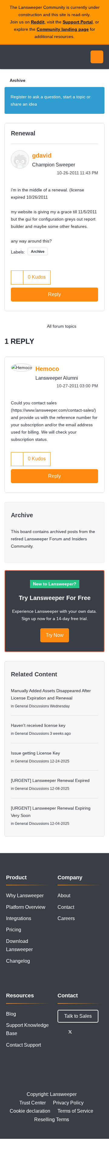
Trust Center (32, 1102)
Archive (17, 80)
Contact (66, 907)
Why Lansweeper (25, 895)
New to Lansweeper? (54, 583)
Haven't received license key (38, 725)
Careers (66, 918)
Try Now (55, 635)
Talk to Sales (78, 1016)
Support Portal (78, 21)
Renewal (23, 133)
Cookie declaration (30, 1111)
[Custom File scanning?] (98, 326)
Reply (54, 294)
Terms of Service (75, 1111)
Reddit (38, 21)
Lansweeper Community (33, 57)
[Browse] (9, 57)
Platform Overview (25, 907)
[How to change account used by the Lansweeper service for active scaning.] (86, 326)
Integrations (18, 918)
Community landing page (63, 29)
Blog (11, 1014)
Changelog (18, 961)
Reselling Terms (51, 1119)
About (64, 895)
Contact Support (23, 1045)
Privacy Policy (68, 1102)
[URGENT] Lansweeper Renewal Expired (50, 780)
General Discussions (32, 706)
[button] (17, 277)
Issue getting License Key (35, 753)
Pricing (13, 929)
